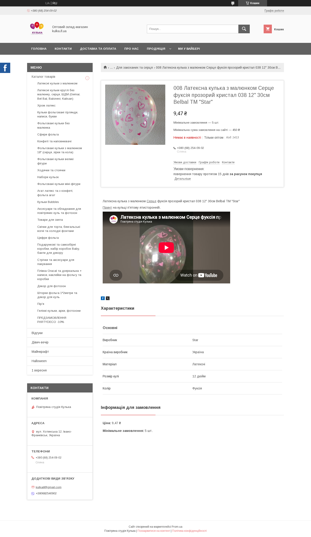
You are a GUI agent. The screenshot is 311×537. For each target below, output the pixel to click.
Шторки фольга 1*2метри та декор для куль (57, 295)
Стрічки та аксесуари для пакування (55, 262)
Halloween (39, 361)
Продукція (156, 48)
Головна (38, 48)
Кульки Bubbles (48, 202)
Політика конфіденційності (189, 530)
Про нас (131, 48)
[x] (108, 299)
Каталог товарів (43, 76)
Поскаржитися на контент (154, 530)
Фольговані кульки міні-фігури (58, 184)
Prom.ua (177, 526)
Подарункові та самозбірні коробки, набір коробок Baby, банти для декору (58, 248)
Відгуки (37, 333)
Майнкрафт (40, 351)
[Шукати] (244, 29)
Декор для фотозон (51, 286)
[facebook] (103, 299)
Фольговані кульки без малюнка (53, 125)
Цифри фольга (48, 237)
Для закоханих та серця (134, 67)
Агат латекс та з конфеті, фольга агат (55, 193)
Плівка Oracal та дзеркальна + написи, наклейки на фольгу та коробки (59, 275)
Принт (107, 207)
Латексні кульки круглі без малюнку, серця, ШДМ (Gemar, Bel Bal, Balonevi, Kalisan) (58, 94)
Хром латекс (46, 105)
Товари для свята (50, 219)
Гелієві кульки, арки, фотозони (59, 310)
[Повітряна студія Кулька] (37, 37)
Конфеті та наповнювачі (54, 141)
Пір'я (40, 304)
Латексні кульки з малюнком (57, 83)
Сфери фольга (48, 134)
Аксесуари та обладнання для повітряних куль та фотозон (59, 211)
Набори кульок (48, 177)
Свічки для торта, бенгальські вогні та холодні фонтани (58, 229)
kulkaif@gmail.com (48, 487)
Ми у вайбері (189, 48)
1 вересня (39, 370)
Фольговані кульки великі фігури (55, 161)
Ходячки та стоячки (51, 170)
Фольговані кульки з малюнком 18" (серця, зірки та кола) (59, 150)
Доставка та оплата (98, 48)
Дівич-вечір (40, 342)
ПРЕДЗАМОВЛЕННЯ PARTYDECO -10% (51, 320)
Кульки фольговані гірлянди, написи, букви (57, 114)
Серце (151, 201)
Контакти (63, 48)
